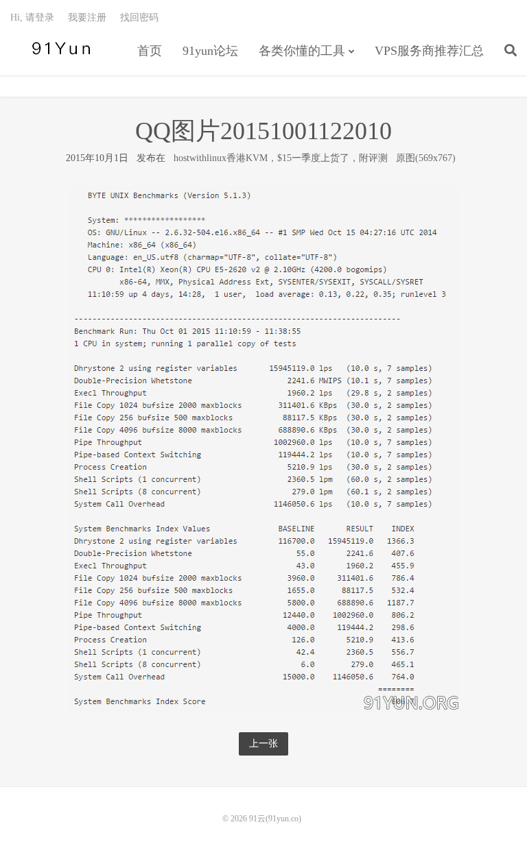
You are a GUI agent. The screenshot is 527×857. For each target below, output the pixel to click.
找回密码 (139, 17)
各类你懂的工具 (302, 51)
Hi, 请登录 (32, 17)
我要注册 (87, 17)
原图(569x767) (426, 158)
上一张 (263, 743)
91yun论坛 (210, 51)
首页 (149, 51)
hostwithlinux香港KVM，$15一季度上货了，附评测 (281, 158)
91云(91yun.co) (58, 49)
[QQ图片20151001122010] (264, 448)
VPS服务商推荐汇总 (429, 51)
